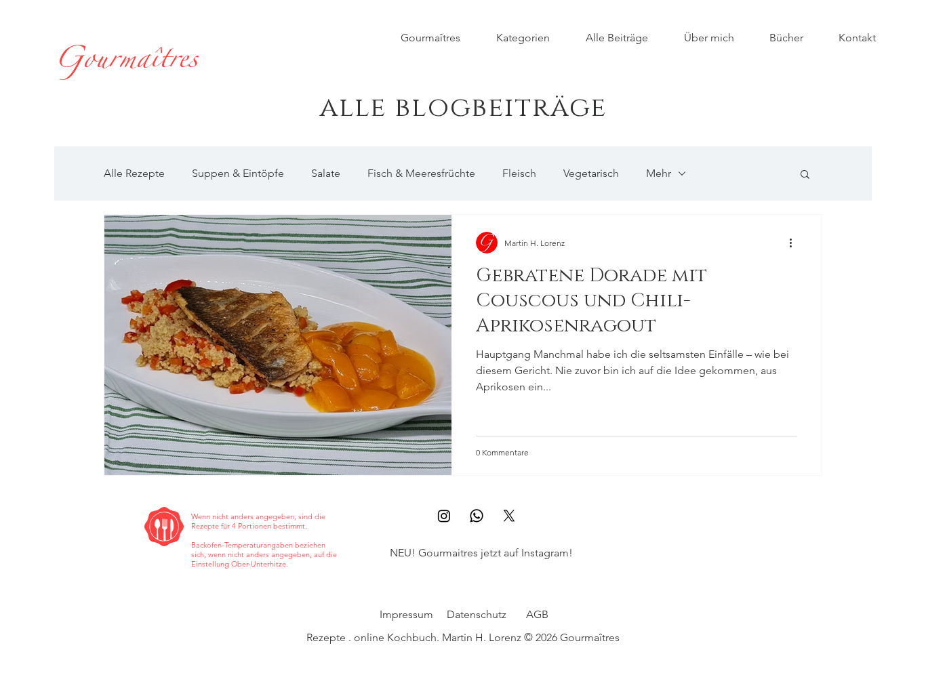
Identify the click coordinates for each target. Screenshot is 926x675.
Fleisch (519, 173)
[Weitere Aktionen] (795, 242)
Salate (325, 173)
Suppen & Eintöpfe (238, 173)
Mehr (658, 173)
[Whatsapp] (476, 516)
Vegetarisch (591, 173)
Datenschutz (476, 614)
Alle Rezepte (134, 173)
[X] (509, 516)
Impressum (406, 614)
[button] (805, 175)
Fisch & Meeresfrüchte (421, 173)
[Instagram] (444, 516)
